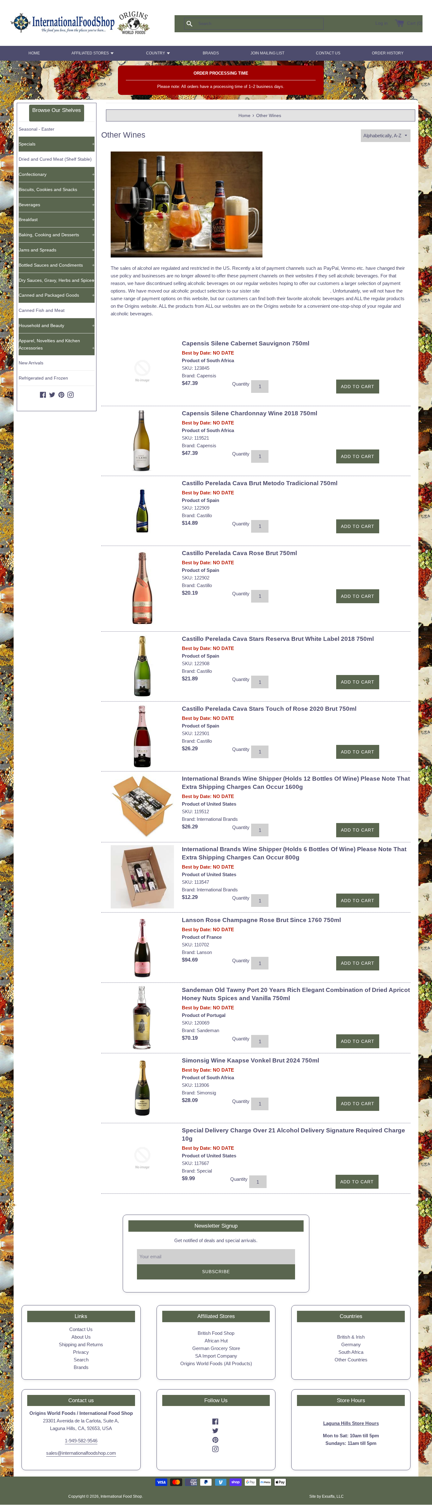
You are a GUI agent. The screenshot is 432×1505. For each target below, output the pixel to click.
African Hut (216, 1340)
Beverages (57, 204)
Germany (351, 1344)
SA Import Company (216, 1356)
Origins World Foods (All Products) (216, 1363)
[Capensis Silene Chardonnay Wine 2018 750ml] (142, 441)
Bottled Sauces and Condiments (57, 265)
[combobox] (264, 23)
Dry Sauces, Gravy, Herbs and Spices (57, 280)
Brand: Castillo (197, 515)
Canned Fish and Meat (42, 310)
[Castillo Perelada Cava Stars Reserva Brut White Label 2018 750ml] (142, 666)
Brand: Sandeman (200, 1030)
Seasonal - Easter (36, 129)
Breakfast (57, 219)
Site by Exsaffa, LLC (326, 1496)
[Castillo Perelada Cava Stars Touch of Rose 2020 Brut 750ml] (142, 736)
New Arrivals (31, 362)
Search (81, 1359)
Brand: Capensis (199, 375)
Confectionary (57, 174)
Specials (57, 143)
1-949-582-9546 (81, 1440)
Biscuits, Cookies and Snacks (57, 189)
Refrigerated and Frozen (43, 378)
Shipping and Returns (81, 1344)
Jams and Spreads (57, 249)
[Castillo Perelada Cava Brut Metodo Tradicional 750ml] (142, 510)
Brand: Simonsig (199, 1092)
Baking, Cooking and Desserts (57, 234)
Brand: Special (197, 1171)
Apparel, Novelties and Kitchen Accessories (57, 344)
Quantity (241, 384)
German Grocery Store (216, 1348)
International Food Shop (121, 1496)
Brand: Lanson (197, 952)
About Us (81, 1337)
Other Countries (351, 1359)
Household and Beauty (57, 325)
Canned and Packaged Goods (57, 295)
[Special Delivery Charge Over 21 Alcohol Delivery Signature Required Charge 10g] (142, 1158)
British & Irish (351, 1337)
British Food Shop (216, 1333)
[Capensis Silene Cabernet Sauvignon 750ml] (142, 371)
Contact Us (81, 1329)
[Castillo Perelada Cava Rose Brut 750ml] (142, 588)
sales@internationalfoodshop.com (81, 1453)
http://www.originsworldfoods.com (295, 291)
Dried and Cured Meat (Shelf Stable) (55, 159)
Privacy (81, 1352)
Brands (81, 1367)
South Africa (350, 1352)
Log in (381, 23)
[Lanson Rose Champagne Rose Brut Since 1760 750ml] (142, 947)
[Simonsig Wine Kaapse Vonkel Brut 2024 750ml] (142, 1088)
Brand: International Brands (210, 819)
